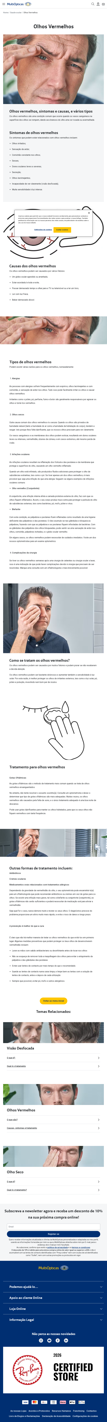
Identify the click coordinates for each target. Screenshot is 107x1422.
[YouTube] (49, 1340)
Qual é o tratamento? (17, 1190)
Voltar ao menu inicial (53, 1001)
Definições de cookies (43, 230)
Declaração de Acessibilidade (56, 1416)
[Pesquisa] (92, 4)
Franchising (78, 1411)
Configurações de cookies (85, 1416)
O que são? (12, 1119)
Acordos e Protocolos (39, 1411)
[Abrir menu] (3, 4)
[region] (53, 223)
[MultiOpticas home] (53, 1268)
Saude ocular (16, 13)
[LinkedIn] (66, 1340)
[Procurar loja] (98, 4)
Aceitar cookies (62, 230)
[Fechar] (89, 213)
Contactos (92, 1411)
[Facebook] (58, 1340)
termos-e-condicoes (81, 1247)
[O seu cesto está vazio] (103, 4)
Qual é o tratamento (16, 1066)
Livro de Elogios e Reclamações (24, 1416)
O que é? (11, 1058)
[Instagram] (41, 1340)
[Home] (19, 4)
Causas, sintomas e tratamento (22, 1128)
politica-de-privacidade (57, 1247)
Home (5, 13)
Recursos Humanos (61, 1411)
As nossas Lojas (18, 1411)
